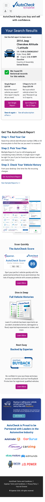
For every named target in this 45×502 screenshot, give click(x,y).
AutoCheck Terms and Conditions (20, 481)
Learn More (21, 283)
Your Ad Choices (21, 486)
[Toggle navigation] (6, 5)
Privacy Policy (32, 484)
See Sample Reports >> (10, 183)
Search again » (10, 113)
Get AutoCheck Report (12, 177)
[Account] (5, 11)
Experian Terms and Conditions (15, 484)
